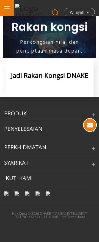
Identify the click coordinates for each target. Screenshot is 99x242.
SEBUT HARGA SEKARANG (90, 125)
